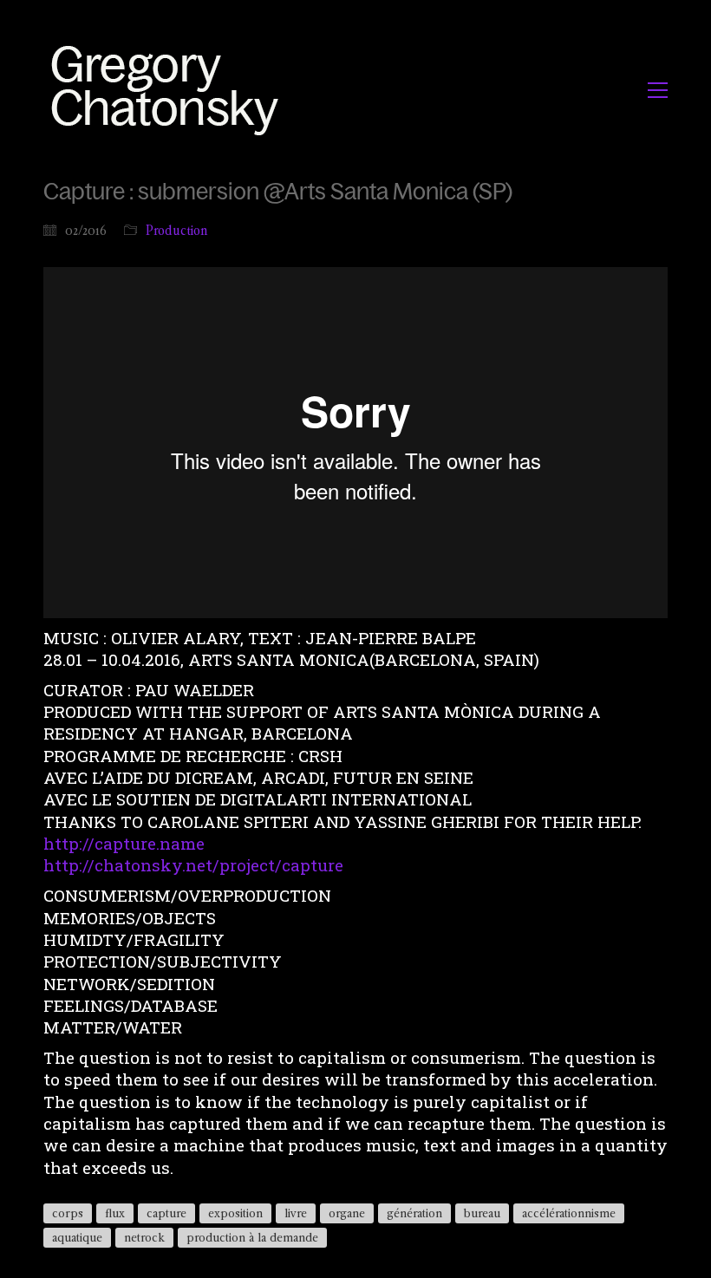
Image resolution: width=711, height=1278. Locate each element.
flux (115, 1213)
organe (347, 1213)
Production (177, 230)
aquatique (77, 1237)
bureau (482, 1213)
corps (67, 1213)
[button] (658, 90)
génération (414, 1213)
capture (166, 1213)
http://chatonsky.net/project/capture (193, 865)
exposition (235, 1213)
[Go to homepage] (169, 89)
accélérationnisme (569, 1213)
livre (295, 1213)
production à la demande (252, 1237)
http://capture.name (124, 843)
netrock (144, 1237)
